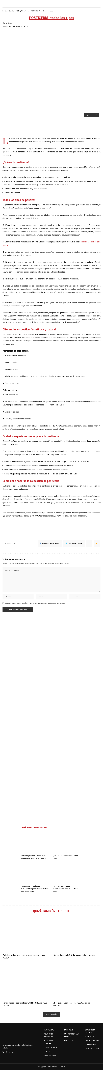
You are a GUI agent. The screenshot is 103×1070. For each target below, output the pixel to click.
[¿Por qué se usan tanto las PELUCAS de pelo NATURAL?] (76, 982)
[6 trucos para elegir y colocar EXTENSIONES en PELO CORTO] (26, 982)
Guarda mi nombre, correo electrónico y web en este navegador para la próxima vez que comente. (35, 603)
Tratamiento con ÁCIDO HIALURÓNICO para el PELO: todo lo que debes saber (35, 888)
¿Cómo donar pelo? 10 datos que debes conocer (74, 955)
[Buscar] (98, 4)
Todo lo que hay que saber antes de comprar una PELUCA (24, 956)
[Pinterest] (89, 543)
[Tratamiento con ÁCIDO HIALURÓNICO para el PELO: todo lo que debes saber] (35, 873)
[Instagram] (9, 1052)
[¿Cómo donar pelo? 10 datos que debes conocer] (76, 934)
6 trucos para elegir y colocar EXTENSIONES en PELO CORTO (25, 1004)
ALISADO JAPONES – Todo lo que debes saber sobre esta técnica (33, 857)
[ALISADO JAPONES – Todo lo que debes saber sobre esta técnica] (35, 842)
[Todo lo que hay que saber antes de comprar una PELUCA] (26, 934)
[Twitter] (6, 1052)
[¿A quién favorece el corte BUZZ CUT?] (67, 842)
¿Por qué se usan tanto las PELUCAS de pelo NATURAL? (72, 1004)
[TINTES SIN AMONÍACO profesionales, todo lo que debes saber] (67, 873)
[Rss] (13, 1052)
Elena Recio (7, 23)
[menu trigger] (6, 4)
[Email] (97, 543)
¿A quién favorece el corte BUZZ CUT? (65, 857)
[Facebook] (3, 1052)
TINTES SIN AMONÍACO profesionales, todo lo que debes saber (65, 888)
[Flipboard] (16, 1052)
